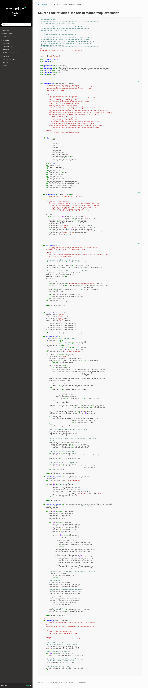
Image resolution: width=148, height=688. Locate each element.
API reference (6, 46)
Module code (47, 4)
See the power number (10, 37)
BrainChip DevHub (8, 59)
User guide (6, 43)
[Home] (39, 4)
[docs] (139, 81)
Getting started (7, 33)
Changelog (5, 56)
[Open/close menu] (1, 34)
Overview (5, 30)
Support (5, 62)
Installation (6, 40)
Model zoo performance (10, 53)
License (4, 66)
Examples (5, 50)
